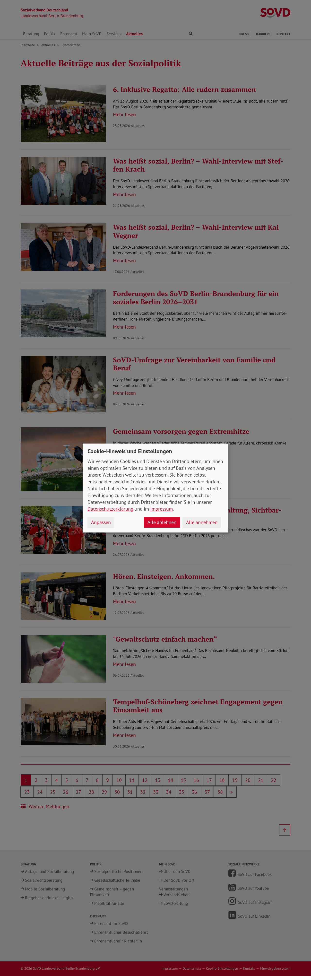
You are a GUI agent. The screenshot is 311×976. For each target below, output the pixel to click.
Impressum (161, 509)
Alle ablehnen (161, 522)
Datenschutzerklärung (110, 509)
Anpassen (101, 522)
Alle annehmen (201, 522)
